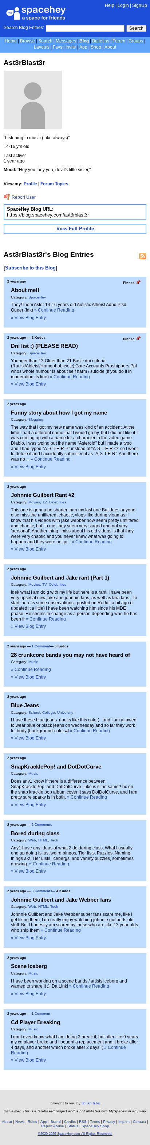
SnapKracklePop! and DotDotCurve (56, 766)
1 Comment (41, 646)
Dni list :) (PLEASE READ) (44, 346)
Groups (136, 41)
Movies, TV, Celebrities (47, 502)
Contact (139, 1122)
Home (11, 41)
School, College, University (50, 712)
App (83, 47)
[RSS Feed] (142, 256)
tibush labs (91, 1103)
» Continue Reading (54, 310)
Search (136, 28)
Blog (84, 41)
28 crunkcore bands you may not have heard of (70, 655)
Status (72, 1126)
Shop (96, 47)
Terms (95, 1122)
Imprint (124, 1122)
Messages (66, 41)
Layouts (42, 47)
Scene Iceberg (29, 966)
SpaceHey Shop (95, 1126)
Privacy (109, 1122)
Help (109, 5)
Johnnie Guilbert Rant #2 (42, 495)
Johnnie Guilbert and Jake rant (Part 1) (60, 577)
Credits (70, 1122)
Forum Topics (54, 183)
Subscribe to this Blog (30, 268)
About (110, 47)
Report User (23, 197)
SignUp (139, 5)
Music (33, 662)
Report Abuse (52, 1126)
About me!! (25, 290)
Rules (32, 1122)
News (19, 1122)
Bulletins (100, 41)
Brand (56, 1122)
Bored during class (35, 833)
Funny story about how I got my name (59, 412)
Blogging (35, 419)
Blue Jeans (25, 705)
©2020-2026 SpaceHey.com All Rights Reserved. (75, 1134)
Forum (118, 41)
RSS (83, 1122)
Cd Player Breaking (35, 1022)
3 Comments (42, 891)
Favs (57, 47)
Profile (30, 183)
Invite (71, 47)
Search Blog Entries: (24, 27)
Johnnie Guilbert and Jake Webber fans (61, 900)
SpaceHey (37, 297)
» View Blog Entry (28, 317)
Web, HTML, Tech (43, 840)
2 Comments (42, 825)
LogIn (123, 5)
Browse (27, 41)
